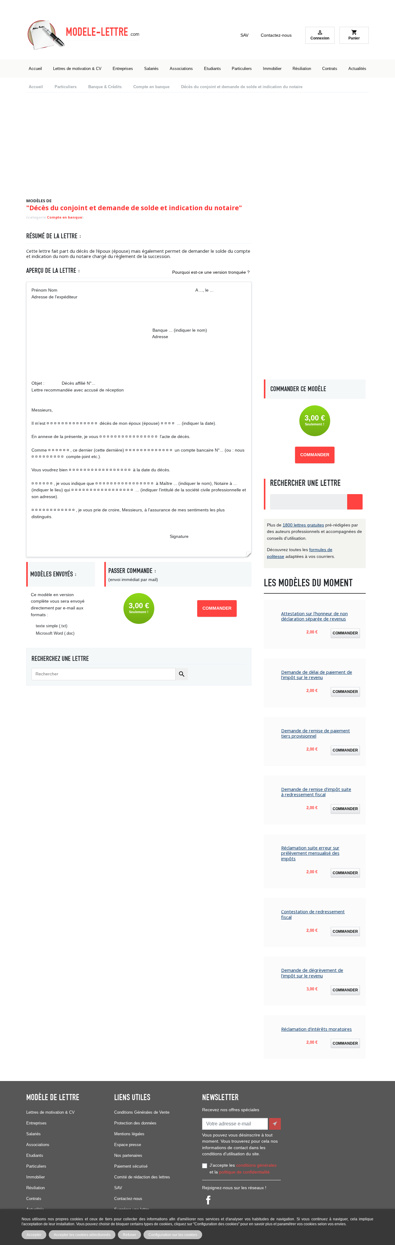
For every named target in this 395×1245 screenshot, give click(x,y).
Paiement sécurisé (131, 1166)
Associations (37, 1144)
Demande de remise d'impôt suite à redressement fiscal (316, 792)
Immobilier (35, 1177)
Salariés (33, 1134)
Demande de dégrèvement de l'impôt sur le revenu (312, 973)
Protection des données (135, 1123)
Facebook (208, 1200)
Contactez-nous (276, 35)
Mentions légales (129, 1134)
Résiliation (35, 1188)
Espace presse (127, 1144)
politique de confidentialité (244, 1171)
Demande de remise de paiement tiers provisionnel (315, 733)
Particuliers (36, 1166)
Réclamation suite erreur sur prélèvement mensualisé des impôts (310, 853)
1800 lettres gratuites (303, 524)
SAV (244, 35)
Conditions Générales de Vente (141, 1112)
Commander (216, 608)
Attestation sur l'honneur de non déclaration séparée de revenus (314, 616)
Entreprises (36, 1123)
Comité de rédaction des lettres (142, 1177)
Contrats (33, 1198)
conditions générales (256, 1165)
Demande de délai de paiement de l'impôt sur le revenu (316, 675)
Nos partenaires (128, 1155)
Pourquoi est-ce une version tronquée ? (211, 272)
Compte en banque (64, 217)
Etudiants (34, 1155)
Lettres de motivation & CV (50, 1112)
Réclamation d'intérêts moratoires (316, 1029)
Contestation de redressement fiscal (313, 914)
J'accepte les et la (243, 1168)
